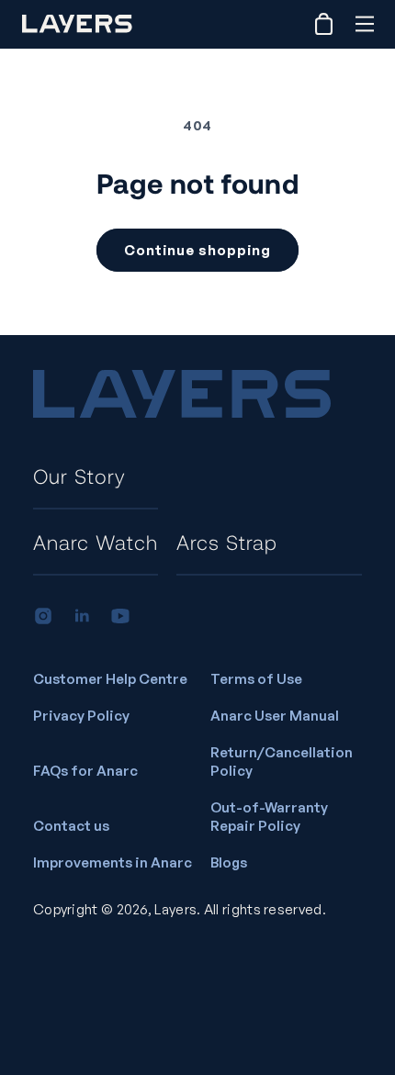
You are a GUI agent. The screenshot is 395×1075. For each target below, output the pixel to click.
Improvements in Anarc (112, 862)
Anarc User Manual (274, 715)
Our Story (79, 475)
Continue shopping (197, 250)
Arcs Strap (226, 542)
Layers (175, 909)
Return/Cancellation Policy (281, 761)
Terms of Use (256, 679)
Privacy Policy (81, 715)
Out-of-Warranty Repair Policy (269, 816)
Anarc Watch (95, 542)
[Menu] (364, 24)
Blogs (228, 862)
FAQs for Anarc (85, 770)
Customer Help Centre (110, 679)
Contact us (71, 825)
